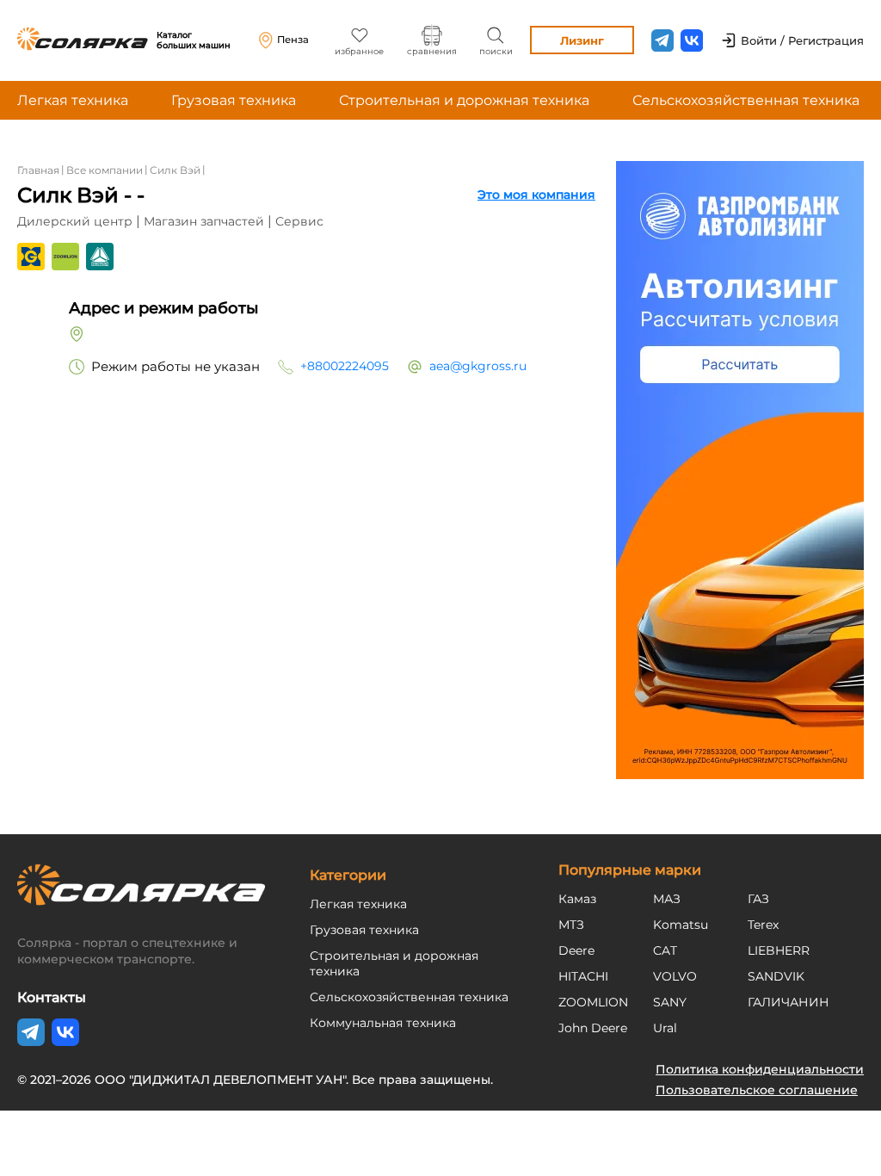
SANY (670, 1002)
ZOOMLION (593, 1002)
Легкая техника (72, 100)
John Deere (592, 1028)
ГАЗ (758, 899)
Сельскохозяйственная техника (745, 100)
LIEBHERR (779, 950)
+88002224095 (344, 366)
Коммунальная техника (383, 1023)
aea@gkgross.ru (478, 366)
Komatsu (680, 924)
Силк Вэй (175, 170)
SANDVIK (776, 976)
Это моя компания (536, 194)
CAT (665, 950)
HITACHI (583, 976)
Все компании (104, 170)
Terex (763, 924)
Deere (576, 950)
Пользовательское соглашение (757, 1090)
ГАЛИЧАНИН (788, 1002)
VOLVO (675, 976)
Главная (38, 170)
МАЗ (667, 899)
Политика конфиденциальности (760, 1069)
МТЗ (571, 924)
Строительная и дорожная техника (464, 100)
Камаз (577, 899)
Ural (665, 1028)
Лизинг (582, 40)
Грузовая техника (233, 100)
